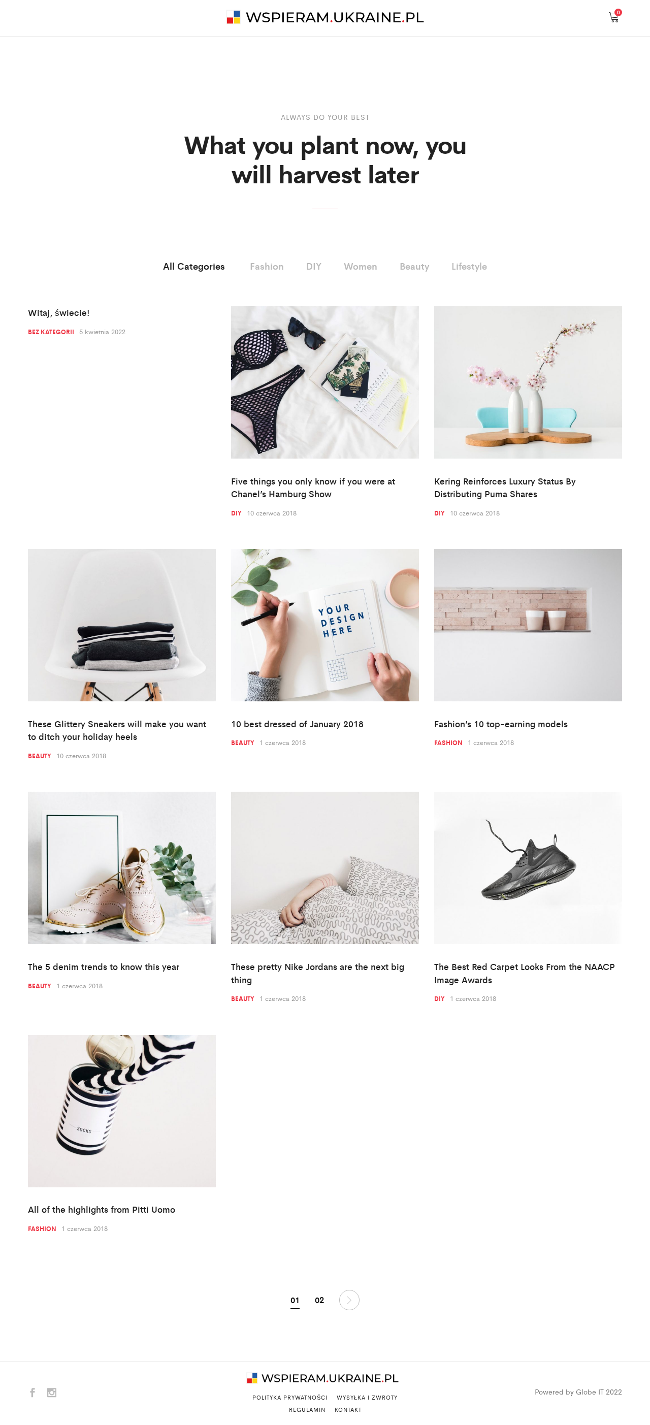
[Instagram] (51, 1393)
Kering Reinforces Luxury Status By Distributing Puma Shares (505, 487)
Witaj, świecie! (59, 312)
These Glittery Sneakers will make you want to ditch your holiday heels (117, 730)
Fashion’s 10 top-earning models (501, 724)
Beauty (414, 265)
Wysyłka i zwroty (367, 1397)
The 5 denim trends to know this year (103, 966)
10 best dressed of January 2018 (297, 724)
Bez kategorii (51, 331)
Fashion (267, 265)
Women (360, 265)
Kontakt (348, 1409)
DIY (313, 265)
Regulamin (307, 1409)
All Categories (194, 265)
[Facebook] (32, 1393)
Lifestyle (469, 265)
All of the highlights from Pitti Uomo (101, 1209)
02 (319, 1300)
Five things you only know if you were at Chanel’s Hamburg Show (313, 487)
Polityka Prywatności (290, 1397)
